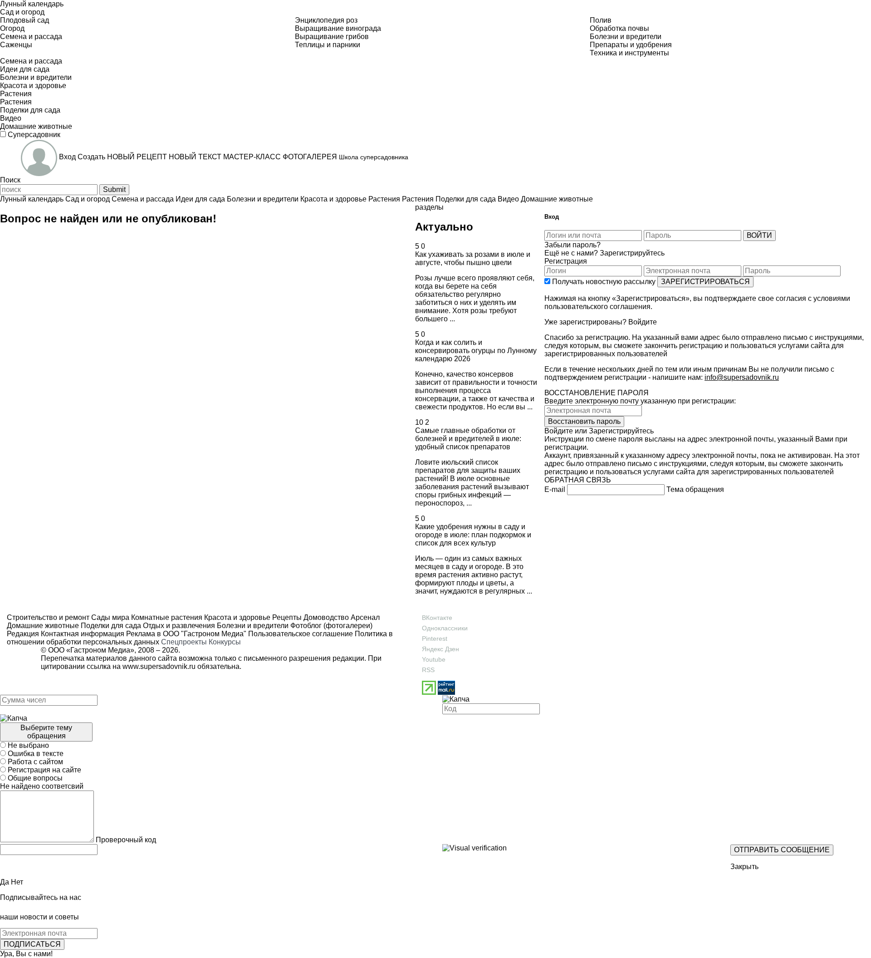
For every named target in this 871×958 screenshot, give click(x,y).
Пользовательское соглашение (300, 634)
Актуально (444, 227)
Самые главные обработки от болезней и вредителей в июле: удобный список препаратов (468, 439)
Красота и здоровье (236, 617)
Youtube (433, 659)
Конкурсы (225, 642)
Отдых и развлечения (178, 625)
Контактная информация (82, 634)
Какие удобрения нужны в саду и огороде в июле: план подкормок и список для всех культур (473, 535)
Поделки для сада (110, 625)
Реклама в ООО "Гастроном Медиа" (186, 634)
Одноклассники (445, 628)
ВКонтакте (437, 617)
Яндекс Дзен (440, 649)
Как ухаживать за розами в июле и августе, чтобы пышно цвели (472, 258)
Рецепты (286, 617)
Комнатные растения (165, 617)
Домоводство (325, 617)
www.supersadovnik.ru (159, 666)
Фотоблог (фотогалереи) (330, 625)
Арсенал (364, 617)
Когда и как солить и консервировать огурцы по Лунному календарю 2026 (476, 351)
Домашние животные (43, 625)
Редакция (23, 634)
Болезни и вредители (252, 625)
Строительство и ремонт (48, 617)
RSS (428, 669)
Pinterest (434, 638)
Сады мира (109, 617)
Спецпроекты (184, 642)
